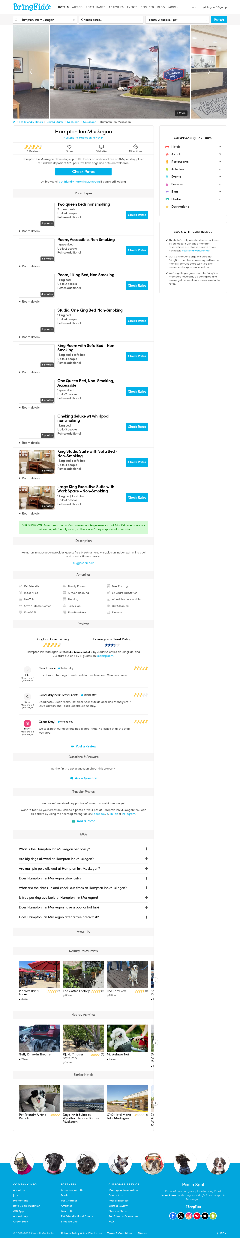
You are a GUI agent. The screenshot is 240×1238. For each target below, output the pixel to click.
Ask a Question (85, 778)
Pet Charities (69, 1200)
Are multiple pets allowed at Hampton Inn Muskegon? (59, 868)
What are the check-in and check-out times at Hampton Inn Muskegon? (73, 888)
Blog (161, 7)
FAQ (111, 1221)
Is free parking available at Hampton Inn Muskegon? (58, 897)
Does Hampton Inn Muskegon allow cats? (50, 878)
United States (55, 122)
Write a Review (118, 1206)
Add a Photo (85, 821)
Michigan (73, 122)
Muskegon (89, 122)
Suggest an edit (83, 563)
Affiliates (66, 1206)
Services (147, 7)
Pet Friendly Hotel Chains (77, 1216)
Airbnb (77, 7)
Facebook (98, 814)
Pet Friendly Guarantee (196, 250)
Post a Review (86, 746)
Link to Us (67, 1211)
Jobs (16, 1195)
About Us (19, 1190)
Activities (116, 7)
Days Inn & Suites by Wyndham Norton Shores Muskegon (81, 1118)
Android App (21, 1216)
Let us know (168, 1195)
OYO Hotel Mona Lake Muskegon (119, 1116)
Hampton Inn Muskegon (115, 122)
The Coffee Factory (76, 991)
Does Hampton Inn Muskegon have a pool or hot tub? (59, 907)
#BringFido (193, 1206)
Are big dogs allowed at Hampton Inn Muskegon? (56, 859)
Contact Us (116, 1195)
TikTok (114, 814)
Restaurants (95, 7)
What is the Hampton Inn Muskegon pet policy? (54, 849)
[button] (193, 147)
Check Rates (83, 171)
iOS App (18, 1211)
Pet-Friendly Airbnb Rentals (32, 1116)
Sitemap (143, 1233)
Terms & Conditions (119, 1233)
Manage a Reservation (123, 1190)
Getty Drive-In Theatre (34, 1054)
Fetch (219, 19)
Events (132, 7)
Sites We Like (69, 1221)
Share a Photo (118, 1211)
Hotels (63, 7)
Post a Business (119, 1200)
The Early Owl (117, 991)
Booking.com (105, 656)
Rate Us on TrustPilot (26, 1206)
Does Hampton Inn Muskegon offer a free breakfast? (59, 917)
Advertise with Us (72, 1190)
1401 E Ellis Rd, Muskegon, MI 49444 (83, 137)
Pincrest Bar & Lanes (29, 992)
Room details (30, 231)
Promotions (20, 1200)
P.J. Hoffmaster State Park (73, 1056)
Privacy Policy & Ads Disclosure (81, 1233)
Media (65, 1195)
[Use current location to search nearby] (74, 20)
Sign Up (222, 7)
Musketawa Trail (118, 1054)
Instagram (128, 814)
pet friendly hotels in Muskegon (79, 181)
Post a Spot (193, 1184)
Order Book (20, 1221)
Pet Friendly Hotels (31, 122)
